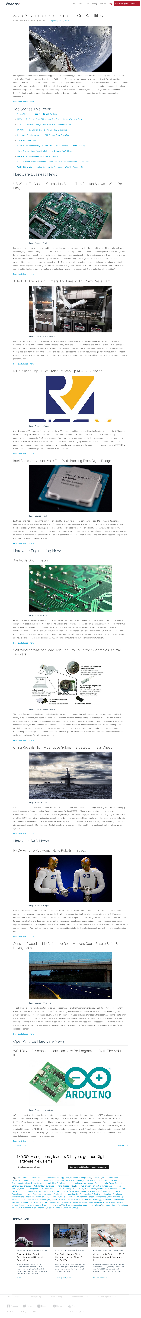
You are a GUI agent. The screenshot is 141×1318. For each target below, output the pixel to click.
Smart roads (101, 1197)
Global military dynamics (43, 1186)
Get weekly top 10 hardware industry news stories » (88, 1167)
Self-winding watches (78, 1197)
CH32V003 (36, 1180)
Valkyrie (97, 1205)
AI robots (23, 1177)
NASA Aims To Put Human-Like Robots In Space (37, 156)
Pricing (94, 4)
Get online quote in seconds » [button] (126, 3)
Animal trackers (53, 1177)
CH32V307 (46, 1180)
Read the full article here (23, 102)
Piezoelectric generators (22, 1194)
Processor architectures (43, 1194)
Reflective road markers (102, 1194)
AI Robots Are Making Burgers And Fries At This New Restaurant (44, 124)
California (26, 1180)
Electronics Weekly (78, 1183)
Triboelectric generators (29, 1205)
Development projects (21, 1183)
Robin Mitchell (30, 21)
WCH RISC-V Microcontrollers (24, 1208)
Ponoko (66, 21)
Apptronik (65, 1177)
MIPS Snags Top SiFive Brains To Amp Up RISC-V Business (42, 130)
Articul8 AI (96, 1177)
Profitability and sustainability (66, 1194)
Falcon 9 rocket (115, 1183)
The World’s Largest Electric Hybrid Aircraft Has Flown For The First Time (69, 1257)
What (87, 4)
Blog (111, 4)
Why (74, 4)
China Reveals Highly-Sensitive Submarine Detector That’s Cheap (45, 151)
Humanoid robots (62, 1186)
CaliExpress (16, 1180)
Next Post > (123, 1145)
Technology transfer (69, 1202)
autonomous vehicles (111, 1177)
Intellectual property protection (88, 1186)
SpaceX (54, 1199)
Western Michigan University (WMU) (62, 1208)
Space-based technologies (39, 1199)
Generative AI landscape (22, 1186)
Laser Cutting (12, 1297)
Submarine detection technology (87, 1199)
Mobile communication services (25, 1191)
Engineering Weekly (56, 21)
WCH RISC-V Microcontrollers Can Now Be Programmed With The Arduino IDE (50, 167)
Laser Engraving (35, 1297)
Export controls (101, 1183)
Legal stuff (81, 1312)
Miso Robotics (90, 1188)
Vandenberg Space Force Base (114, 1205)
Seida (65, 1197)
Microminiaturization (52, 1188)
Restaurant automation (34, 1197)
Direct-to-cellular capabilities (43, 1183)
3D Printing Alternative (107, 1297)
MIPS (81, 1188)
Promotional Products (79, 1297)
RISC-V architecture (53, 1197)
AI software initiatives (37, 1177)
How (80, 4)
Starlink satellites (66, 1199)
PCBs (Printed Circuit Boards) (108, 1191)
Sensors (91, 1197)
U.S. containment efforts (50, 1205)
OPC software (68, 1191)
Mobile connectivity (47, 1191)
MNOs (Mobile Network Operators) (111, 1188)
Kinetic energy (108, 1186)
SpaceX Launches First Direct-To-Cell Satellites (37, 114)
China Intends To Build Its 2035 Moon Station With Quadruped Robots (108, 1257)
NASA (59, 1191)
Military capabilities (70, 1188)
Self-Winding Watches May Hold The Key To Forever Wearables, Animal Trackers (51, 146)
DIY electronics (63, 1183)
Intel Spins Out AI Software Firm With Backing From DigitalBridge (44, 135)
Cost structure (58, 1180)
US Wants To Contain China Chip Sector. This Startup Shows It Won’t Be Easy (49, 119)
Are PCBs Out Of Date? (27, 140)
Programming (85, 1194)
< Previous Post (20, 1145)
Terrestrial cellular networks (90, 1202)
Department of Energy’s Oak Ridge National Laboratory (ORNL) (91, 1180)
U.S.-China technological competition (77, 1205)
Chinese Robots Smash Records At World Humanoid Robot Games (30, 1257)
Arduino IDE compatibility (80, 1177)
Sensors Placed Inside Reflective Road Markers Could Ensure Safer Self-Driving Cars (53, 162)
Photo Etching (56, 1297)
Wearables (42, 1208)
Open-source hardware (85, 1191)
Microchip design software (31, 1188)
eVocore (90, 1183)
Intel (72, 1186)
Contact (103, 4)
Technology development (49, 1202)
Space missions (113, 1197)
